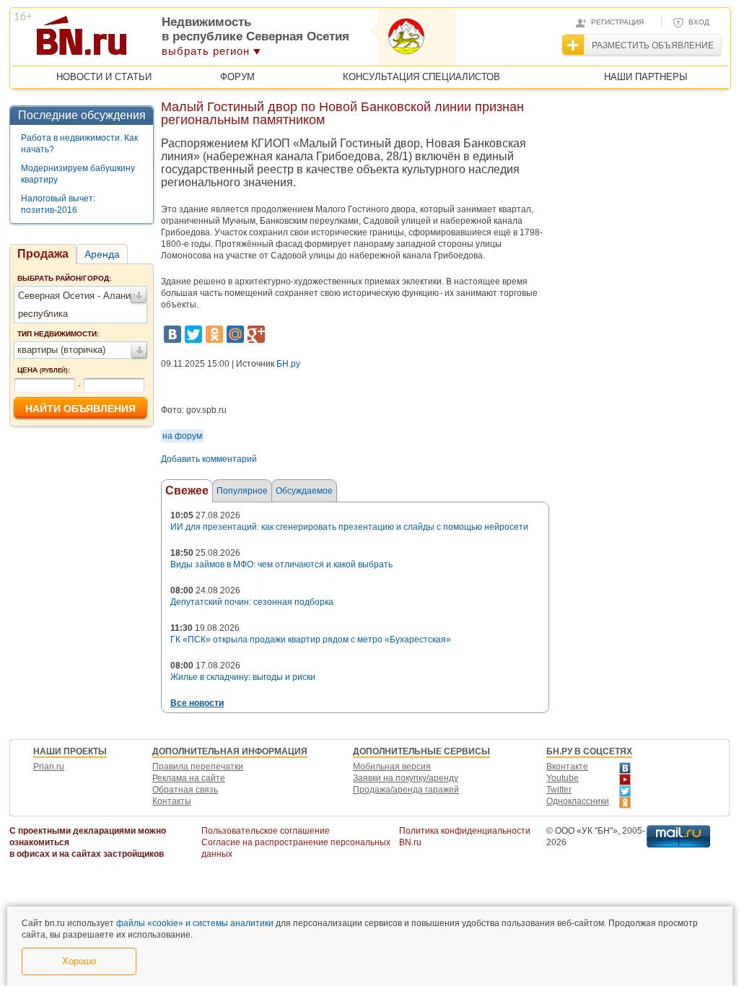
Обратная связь (185, 789)
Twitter (559, 789)
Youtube (562, 778)
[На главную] (152, 40)
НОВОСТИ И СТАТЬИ (104, 76)
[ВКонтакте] (172, 334)
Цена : (43, 370)
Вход (698, 22)
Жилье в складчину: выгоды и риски (242, 677)
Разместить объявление (653, 45)
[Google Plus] (256, 334)
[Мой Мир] (235, 334)
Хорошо (79, 961)
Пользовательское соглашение (265, 831)
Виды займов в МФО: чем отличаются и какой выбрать (281, 564)
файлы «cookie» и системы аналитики (195, 923)
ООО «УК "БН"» (586, 831)
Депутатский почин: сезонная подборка (251, 602)
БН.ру (288, 364)
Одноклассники (577, 801)
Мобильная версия (392, 766)
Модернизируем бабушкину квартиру (78, 174)
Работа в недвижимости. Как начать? (79, 143)
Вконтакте (567, 766)
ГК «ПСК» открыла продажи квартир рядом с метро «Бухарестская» (310, 639)
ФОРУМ (237, 76)
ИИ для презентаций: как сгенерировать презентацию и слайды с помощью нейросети (349, 527)
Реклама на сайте (188, 778)
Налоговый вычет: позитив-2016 (58, 204)
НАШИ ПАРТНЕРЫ (646, 76)
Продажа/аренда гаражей (406, 789)
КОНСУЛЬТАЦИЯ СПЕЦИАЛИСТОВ (421, 76)
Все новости (197, 703)
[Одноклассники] (214, 334)
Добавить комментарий (209, 459)
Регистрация (617, 22)
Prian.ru (48, 766)
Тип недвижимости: (58, 334)
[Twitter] (193, 334)
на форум (182, 436)
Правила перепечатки (197, 766)
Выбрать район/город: (64, 278)
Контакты (171, 801)
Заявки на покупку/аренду (405, 778)
